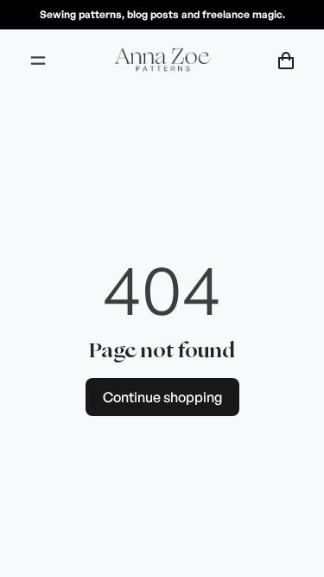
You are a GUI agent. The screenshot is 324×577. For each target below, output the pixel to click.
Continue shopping (162, 397)
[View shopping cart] (286, 60)
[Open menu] (38, 60)
